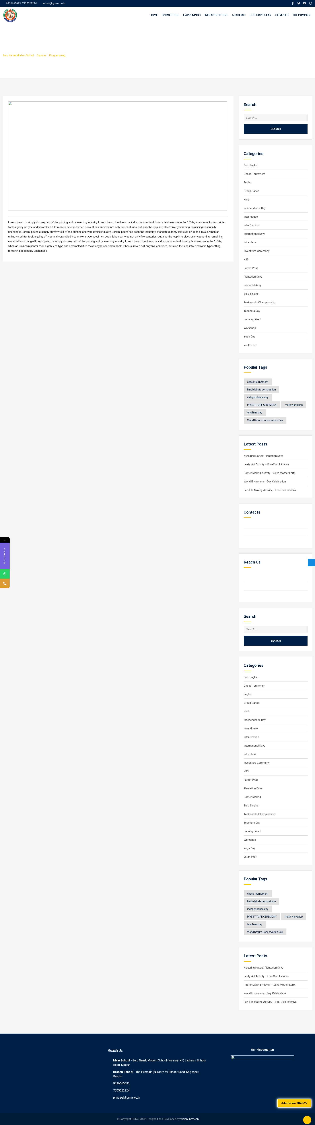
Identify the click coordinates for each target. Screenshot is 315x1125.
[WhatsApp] (5, 574)
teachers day (254, 412)
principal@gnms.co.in (126, 1097)
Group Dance (251, 191)
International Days (254, 233)
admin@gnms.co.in (54, 3)
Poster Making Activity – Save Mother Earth (269, 473)
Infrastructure (216, 15)
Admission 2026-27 (294, 1103)
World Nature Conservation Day (265, 420)
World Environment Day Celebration (265, 481)
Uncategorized (252, 319)
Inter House (251, 216)
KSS (246, 259)
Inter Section (251, 225)
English (248, 182)
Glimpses (281, 15)
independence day (257, 397)
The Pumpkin (301, 15)
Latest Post (251, 268)
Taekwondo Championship (259, 302)
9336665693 (121, 1083)
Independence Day (255, 208)
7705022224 (121, 1090)
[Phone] (5, 583)
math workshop (294, 404)
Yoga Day (249, 336)
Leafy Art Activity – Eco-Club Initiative (266, 464)
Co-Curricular (260, 15)
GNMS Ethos (170, 15)
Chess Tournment (254, 174)
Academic (239, 15)
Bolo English (251, 165)
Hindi (247, 199)
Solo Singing (251, 293)
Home (154, 15)
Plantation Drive (253, 276)
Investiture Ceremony (257, 251)
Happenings (192, 15)
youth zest (250, 345)
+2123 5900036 (259, 532)
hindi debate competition (261, 389)
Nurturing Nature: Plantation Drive (263, 456)
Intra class (250, 242)
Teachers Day (252, 311)
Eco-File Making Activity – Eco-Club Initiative (270, 490)
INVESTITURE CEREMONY (262, 404)
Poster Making (252, 285)
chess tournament (257, 381)
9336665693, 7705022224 (21, 3)
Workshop (250, 328)
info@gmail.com (259, 540)
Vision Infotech (189, 1119)
